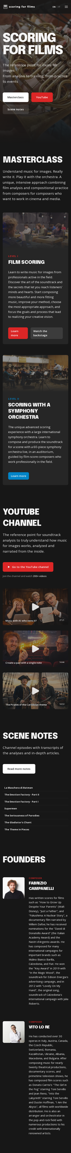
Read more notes (18, 769)
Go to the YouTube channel (30, 567)
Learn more (14, 333)
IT (59, 6)
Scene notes (15, 109)
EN (54, 6)
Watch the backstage (40, 333)
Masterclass (15, 97)
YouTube (42, 97)
